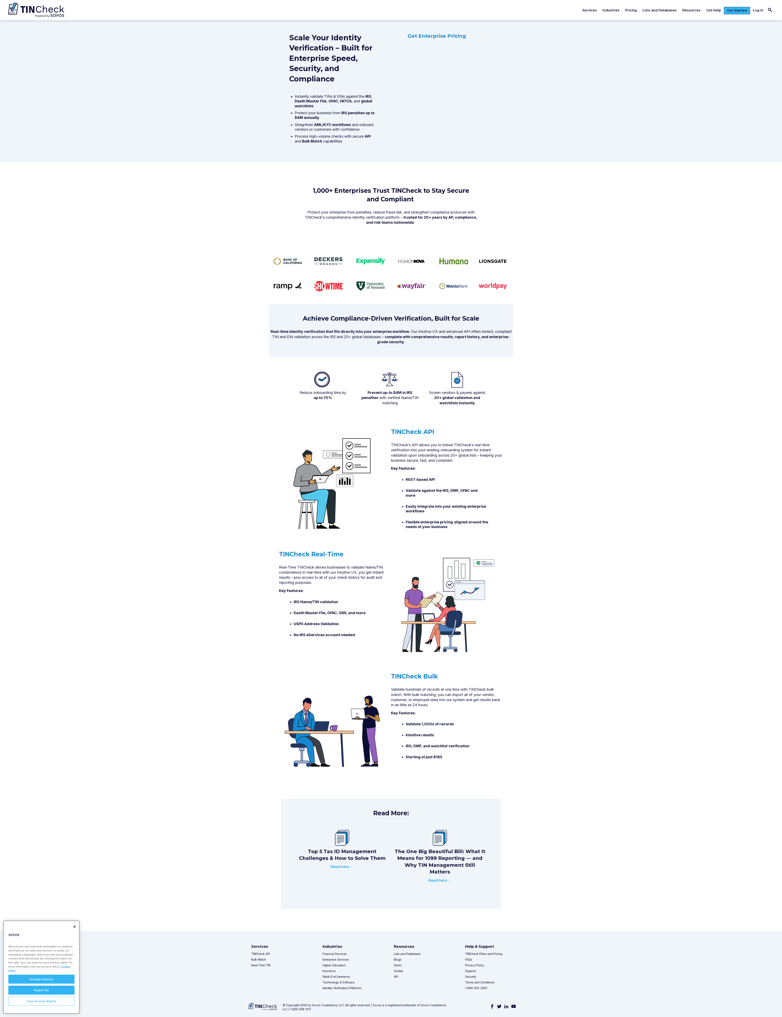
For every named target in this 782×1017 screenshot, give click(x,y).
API (396, 976)
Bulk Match (258, 959)
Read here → (342, 867)
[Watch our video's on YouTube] (513, 1006)
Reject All (41, 990)
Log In (758, 10)
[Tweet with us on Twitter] (499, 1006)
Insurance (329, 971)
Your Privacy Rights (41, 1001)
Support (470, 971)
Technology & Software (339, 982)
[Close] (74, 926)
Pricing (631, 10)
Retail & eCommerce (336, 976)
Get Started (737, 10)
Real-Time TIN (260, 965)
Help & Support (479, 946)
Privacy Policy (474, 965)
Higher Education (334, 965)
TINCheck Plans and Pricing (483, 954)
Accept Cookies (41, 979)
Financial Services (335, 954)
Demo (398, 965)
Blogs (397, 959)
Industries (611, 10)
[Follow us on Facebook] (492, 1006)
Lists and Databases (660, 10)
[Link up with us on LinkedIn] (506, 1006)
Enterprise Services (336, 959)
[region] (41, 967)
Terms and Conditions (479, 982)
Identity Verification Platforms (342, 988)
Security (470, 976)
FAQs (468, 959)
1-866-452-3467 (476, 988)
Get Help (713, 10)
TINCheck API (260, 954)
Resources (691, 10)
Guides (398, 971)
